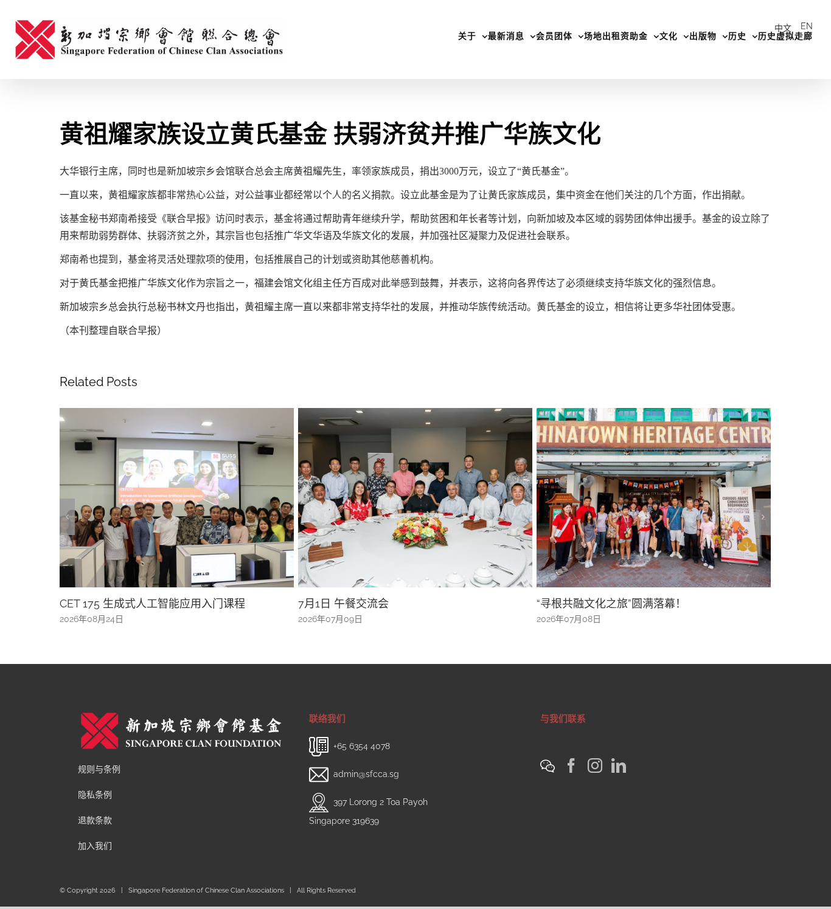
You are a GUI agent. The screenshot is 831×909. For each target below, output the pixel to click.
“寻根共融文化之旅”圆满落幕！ (373, 603)
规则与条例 (99, 784)
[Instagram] (595, 780)
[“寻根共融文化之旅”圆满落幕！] (415, 497)
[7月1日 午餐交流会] (177, 497)
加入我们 (95, 860)
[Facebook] (571, 780)
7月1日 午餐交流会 (105, 603)
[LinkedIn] (618, 780)
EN (807, 26)
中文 (782, 28)
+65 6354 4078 (361, 761)
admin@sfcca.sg (366, 788)
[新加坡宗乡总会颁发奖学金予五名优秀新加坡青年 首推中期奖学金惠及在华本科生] (654, 497)
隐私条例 (95, 809)
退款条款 (95, 835)
